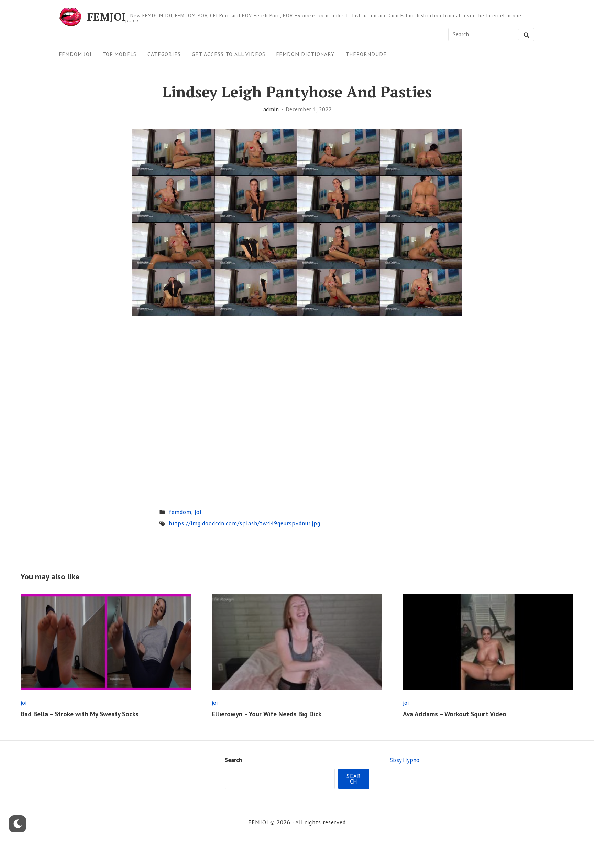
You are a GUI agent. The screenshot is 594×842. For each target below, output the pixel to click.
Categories (164, 54)
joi (198, 512)
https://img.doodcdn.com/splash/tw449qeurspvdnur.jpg (244, 523)
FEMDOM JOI (75, 54)
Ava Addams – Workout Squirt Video (454, 714)
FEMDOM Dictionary (305, 54)
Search (233, 760)
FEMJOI (106, 16)
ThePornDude (366, 54)
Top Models (119, 54)
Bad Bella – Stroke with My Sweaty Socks (80, 714)
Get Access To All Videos (228, 54)
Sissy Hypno (404, 760)
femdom (180, 512)
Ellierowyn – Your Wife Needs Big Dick (266, 714)
